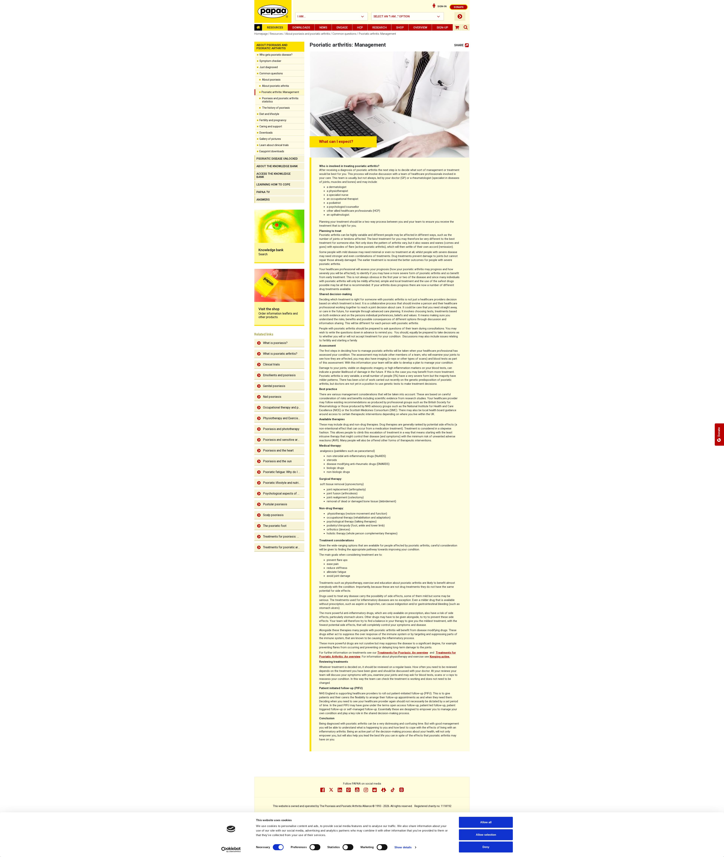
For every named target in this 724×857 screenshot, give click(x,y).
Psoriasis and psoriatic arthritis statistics (280, 100)
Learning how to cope (273, 184)
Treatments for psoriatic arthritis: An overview (283, 547)
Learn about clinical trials (274, 145)
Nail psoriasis (272, 396)
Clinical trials (271, 364)
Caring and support (270, 126)
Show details (403, 847)
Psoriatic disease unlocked (277, 158)
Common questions (344, 33)
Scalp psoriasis (273, 515)
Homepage (261, 33)
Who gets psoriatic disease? (275, 54)
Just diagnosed (268, 67)
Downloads (301, 27)
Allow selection (486, 834)
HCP (360, 27)
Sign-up (442, 27)
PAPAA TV (263, 192)
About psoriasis (271, 79)
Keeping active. (440, 656)
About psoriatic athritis (275, 85)
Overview (420, 27)
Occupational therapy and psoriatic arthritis (283, 407)
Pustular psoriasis (275, 504)
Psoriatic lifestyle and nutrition (283, 483)
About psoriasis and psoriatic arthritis (307, 33)
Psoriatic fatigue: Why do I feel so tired (283, 472)
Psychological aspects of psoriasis (283, 493)
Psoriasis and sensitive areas (282, 440)
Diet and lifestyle (269, 113)
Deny (485, 847)
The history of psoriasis (276, 107)
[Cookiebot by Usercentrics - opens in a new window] (231, 849)
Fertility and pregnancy (272, 120)
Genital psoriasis (274, 386)
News (323, 27)
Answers (263, 199)
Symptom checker (270, 60)
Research (379, 27)
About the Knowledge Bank (277, 166)
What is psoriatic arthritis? (280, 353)
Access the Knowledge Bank (273, 175)
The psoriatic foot (274, 526)
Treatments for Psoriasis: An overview (402, 652)
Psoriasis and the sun (277, 461)
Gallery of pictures (270, 138)
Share (459, 45)
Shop (400, 27)
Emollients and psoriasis (279, 375)
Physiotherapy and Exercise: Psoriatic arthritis (283, 418)
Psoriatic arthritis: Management (280, 92)
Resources (275, 27)
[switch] (315, 847)
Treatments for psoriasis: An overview (283, 536)
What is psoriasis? (275, 343)
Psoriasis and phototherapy (281, 429)
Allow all (486, 822)
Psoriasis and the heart (278, 450)
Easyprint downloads (271, 151)
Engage (342, 27)
